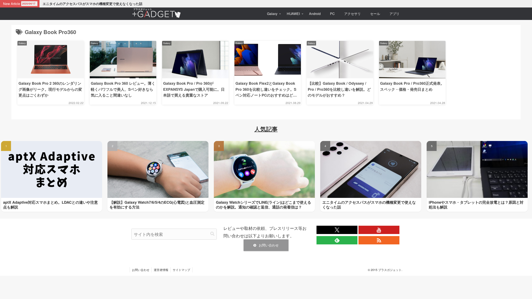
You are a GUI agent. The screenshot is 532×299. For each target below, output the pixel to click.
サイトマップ (181, 270)
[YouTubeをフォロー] (378, 230)
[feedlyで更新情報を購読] (336, 240)
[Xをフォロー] (336, 230)
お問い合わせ (269, 245)
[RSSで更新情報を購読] (378, 240)
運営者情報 (161, 270)
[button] (212, 234)
